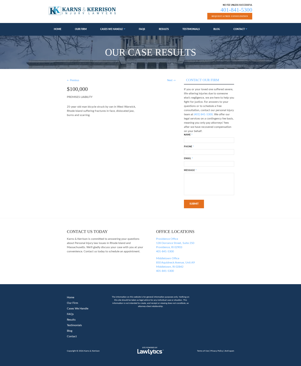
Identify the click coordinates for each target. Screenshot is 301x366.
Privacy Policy (216, 351)
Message (190, 170)
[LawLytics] (150, 351)
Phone (189, 147)
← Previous (73, 80)
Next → (171, 80)
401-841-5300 (236, 10)
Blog (216, 29)
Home (57, 29)
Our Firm (81, 29)
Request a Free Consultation (230, 16)
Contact (239, 29)
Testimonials (191, 29)
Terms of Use (203, 351)
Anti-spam (229, 351)
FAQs (142, 29)
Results (164, 29)
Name (188, 135)
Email (188, 158)
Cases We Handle (111, 29)
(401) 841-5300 (203, 114)
